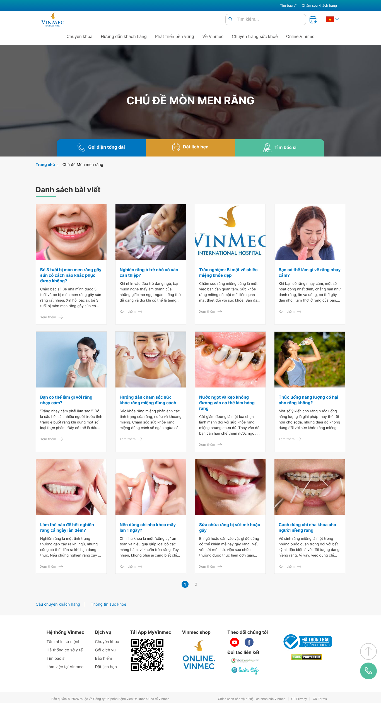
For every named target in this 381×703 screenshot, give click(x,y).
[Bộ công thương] (306, 641)
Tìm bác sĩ (288, 5)
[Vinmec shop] (199, 655)
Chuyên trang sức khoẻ (255, 36)
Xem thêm (48, 317)
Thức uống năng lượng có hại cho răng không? (308, 399)
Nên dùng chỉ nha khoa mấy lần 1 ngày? (148, 527)
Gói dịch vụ (105, 650)
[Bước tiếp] (245, 670)
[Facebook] (249, 642)
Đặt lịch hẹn (106, 667)
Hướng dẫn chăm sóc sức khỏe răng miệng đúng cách (148, 399)
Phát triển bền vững (174, 36)
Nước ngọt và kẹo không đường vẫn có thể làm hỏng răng (227, 402)
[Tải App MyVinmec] (147, 655)
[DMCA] (306, 657)
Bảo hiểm (103, 658)
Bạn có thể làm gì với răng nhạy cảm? (66, 399)
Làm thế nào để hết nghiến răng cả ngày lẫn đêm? (67, 527)
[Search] (230, 19)
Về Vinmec (213, 36)
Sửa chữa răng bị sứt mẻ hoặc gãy (229, 527)
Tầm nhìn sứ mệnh (64, 641)
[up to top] (368, 651)
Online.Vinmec (300, 36)
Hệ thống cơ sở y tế (65, 650)
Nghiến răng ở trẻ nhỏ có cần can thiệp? (149, 272)
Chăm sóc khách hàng (319, 5)
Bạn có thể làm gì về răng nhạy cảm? (310, 272)
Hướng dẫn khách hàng (124, 36)
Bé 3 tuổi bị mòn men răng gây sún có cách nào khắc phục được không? (71, 275)
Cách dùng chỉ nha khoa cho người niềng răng (307, 527)
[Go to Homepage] (52, 20)
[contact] (368, 671)
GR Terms (320, 698)
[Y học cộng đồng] (245, 660)
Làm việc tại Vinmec (65, 667)
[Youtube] (234, 642)
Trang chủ (45, 164)
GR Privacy (299, 698)
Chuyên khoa (80, 36)
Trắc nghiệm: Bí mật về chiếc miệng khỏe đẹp (228, 272)
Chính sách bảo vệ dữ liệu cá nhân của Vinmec (251, 698)
